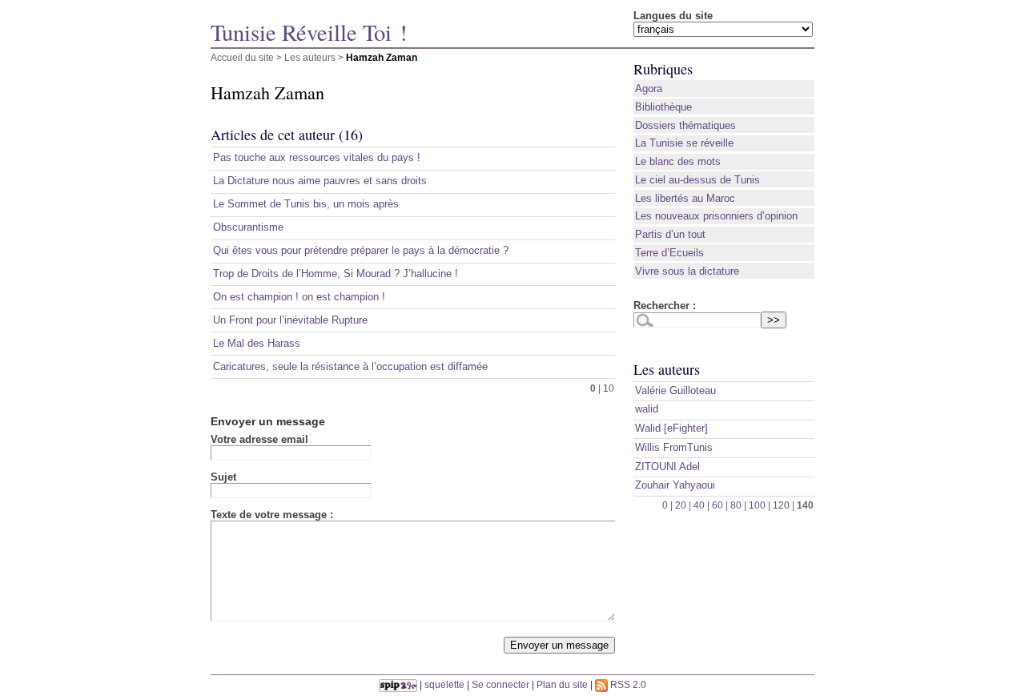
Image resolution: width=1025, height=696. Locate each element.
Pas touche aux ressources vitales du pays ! (316, 157)
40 (699, 505)
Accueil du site (242, 57)
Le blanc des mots (678, 161)
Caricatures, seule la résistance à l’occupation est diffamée (350, 366)
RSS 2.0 (627, 684)
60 (717, 505)
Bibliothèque (663, 107)
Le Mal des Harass (256, 343)
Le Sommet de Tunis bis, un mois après (306, 204)
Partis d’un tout (670, 234)
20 (680, 505)
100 (757, 505)
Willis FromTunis (674, 447)
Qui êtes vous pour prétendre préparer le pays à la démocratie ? (360, 250)
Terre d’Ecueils (669, 253)
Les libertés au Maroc (685, 198)
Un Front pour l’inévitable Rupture (290, 320)
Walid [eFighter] (671, 428)
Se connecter (500, 684)
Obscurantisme (248, 227)
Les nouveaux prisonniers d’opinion (716, 216)
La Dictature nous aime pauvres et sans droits (320, 181)
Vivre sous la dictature (687, 271)
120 (781, 505)
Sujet (223, 477)
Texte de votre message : (272, 515)
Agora (648, 88)
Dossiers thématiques (685, 125)
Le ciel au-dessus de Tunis (697, 180)
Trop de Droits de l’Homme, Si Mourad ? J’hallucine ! (335, 274)
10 (608, 388)
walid (646, 409)
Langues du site (673, 16)
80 (736, 505)
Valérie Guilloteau (675, 390)
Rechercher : (664, 306)
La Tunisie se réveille (684, 143)
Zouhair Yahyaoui (675, 485)
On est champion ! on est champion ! (299, 297)
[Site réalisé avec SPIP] (398, 684)
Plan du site (562, 684)
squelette (444, 684)
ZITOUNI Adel (667, 467)
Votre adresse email (259, 439)
